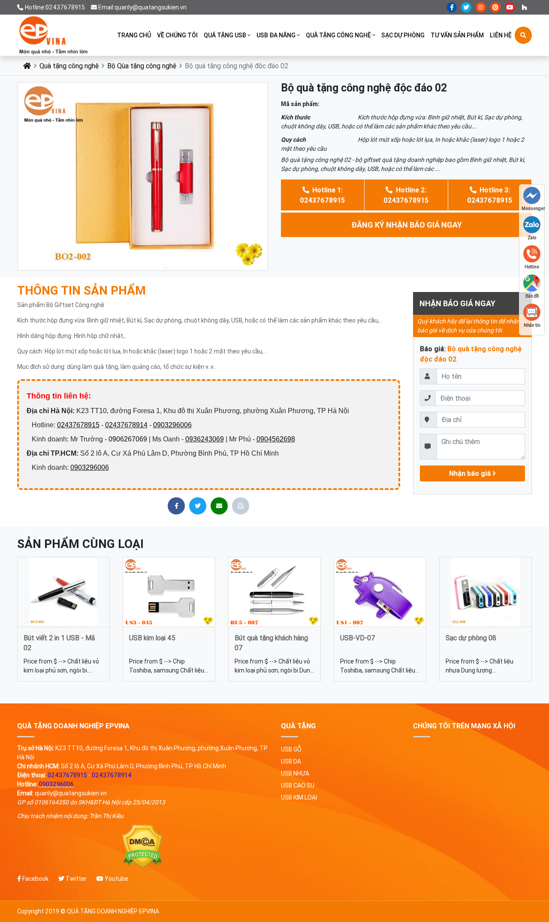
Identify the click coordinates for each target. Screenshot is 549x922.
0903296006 (172, 425)
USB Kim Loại (299, 797)
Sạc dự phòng (403, 35)
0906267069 (128, 439)
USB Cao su (297, 785)
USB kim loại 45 (152, 637)
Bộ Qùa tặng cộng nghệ (141, 65)
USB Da (291, 761)
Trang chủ (134, 35)
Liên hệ (501, 35)
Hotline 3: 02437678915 (489, 195)
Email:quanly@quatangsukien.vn (142, 7)
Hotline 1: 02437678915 (322, 195)
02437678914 (126, 425)
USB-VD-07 (357, 637)
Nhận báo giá (470, 473)
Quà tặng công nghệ (338, 35)
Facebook (34, 878)
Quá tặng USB (225, 35)
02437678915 (78, 425)
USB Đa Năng (276, 35)
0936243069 (204, 439)
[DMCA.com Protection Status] (142, 846)
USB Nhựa (295, 773)
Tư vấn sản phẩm (457, 35)
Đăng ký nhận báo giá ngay (406, 225)
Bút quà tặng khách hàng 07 (271, 642)
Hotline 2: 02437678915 (405, 195)
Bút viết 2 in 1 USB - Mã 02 (59, 642)
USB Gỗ (291, 749)
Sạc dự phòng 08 (471, 637)
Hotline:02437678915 (55, 7)
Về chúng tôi (177, 35)
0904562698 (275, 439)
